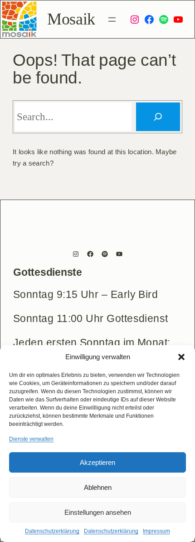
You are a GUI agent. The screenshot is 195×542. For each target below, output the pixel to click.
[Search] (158, 117)
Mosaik (71, 19)
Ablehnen (98, 487)
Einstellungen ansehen (97, 512)
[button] (181, 356)
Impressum (156, 531)
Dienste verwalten (31, 439)
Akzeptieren (97, 462)
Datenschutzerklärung (52, 531)
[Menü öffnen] (112, 19)
